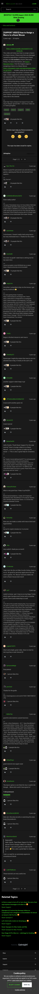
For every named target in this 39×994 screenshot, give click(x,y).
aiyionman (9, 231)
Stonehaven (10, 781)
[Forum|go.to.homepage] (14, 4)
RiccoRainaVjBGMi (12, 813)
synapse (7, 114)
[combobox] (19, 9)
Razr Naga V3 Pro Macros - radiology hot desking (18, 933)
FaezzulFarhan (11, 487)
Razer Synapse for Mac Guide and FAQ (14, 927)
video (28, 110)
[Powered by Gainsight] (19, 945)
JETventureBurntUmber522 (15, 399)
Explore (5, 959)
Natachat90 (10, 441)
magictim (9, 283)
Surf (7, 590)
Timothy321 (10, 355)
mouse (6, 110)
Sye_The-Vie (10, 166)
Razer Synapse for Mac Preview (12, 930)
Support (5, 964)
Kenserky (9, 518)
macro (13, 110)
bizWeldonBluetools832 (14, 196)
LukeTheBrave (11, 870)
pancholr (9, 687)
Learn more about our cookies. (22, 980)
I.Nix (7, 545)
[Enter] (3, 9)
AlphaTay (9, 714)
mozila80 (9, 254)
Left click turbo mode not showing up (14, 921)
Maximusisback (11, 836)
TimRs (8, 333)
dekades (9, 45)
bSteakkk (9, 378)
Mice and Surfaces (9, 25)
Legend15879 (10, 646)
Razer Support (6, 907)
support (20, 110)
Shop (4, 953)
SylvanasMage (11, 666)
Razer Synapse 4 (7, 918)
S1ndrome (9, 566)
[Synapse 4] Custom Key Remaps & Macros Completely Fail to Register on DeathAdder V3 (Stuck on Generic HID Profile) (19, 913)
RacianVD (9, 420)
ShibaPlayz (10, 760)
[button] (2, 4)
